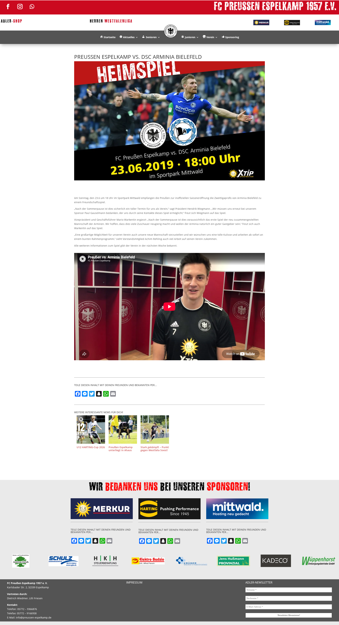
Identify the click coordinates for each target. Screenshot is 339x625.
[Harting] (292, 22)
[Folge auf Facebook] (8, 6)
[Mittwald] (323, 22)
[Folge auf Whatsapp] (32, 6)
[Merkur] (261, 22)
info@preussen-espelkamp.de (33, 617)
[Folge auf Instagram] (20, 6)
